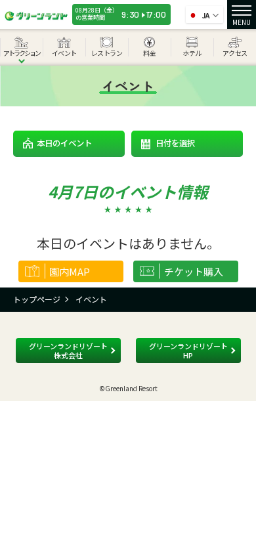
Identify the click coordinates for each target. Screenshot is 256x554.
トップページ (36, 299)
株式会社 (68, 350)
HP (188, 350)
